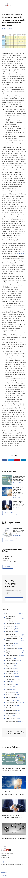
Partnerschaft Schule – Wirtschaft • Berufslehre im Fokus (19, 531)
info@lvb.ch (4, 862)
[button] (21, 4)
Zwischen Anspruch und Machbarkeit (14, 838)
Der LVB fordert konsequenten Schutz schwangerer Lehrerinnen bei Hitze (18, 491)
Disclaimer (4, 872)
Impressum (4, 875)
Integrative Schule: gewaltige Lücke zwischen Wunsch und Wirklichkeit (19, 478)
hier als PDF (20, 253)
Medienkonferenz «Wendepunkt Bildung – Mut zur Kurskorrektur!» (18, 504)
